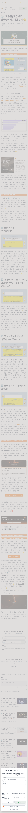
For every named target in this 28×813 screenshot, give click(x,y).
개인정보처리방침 (17, 793)
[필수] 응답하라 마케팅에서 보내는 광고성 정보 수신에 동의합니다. (14, 797)
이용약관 (11, 793)
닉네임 (4, 781)
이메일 (4, 777)
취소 (8, 802)
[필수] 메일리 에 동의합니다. (15, 794)
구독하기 (20, 802)
